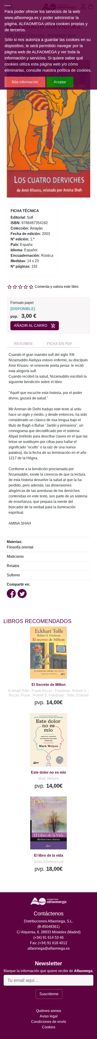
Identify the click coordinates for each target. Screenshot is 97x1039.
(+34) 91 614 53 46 (48, 937)
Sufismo (13, 575)
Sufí (30, 217)
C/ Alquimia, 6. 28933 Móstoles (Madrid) (49, 932)
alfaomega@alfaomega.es (49, 948)
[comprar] (31, 635)
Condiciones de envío (48, 1022)
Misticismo (15, 556)
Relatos (13, 566)
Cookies (48, 1027)
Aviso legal (49, 1016)
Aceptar (60, 82)
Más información (25, 82)
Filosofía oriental (20, 547)
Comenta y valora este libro (57, 286)
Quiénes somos (48, 1011)
